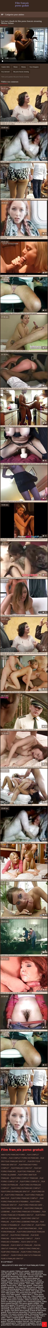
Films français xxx (20, 1316)
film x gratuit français (21, 1245)
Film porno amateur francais (18, 1321)
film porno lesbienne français (24, 1222)
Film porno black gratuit (20, 1310)
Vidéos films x (27, 1294)
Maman (16, 67)
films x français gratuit (12, 1259)
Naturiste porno (37, 1271)
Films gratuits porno (29, 1289)
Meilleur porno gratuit (33, 1318)
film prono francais (19, 1235)
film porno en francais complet (26, 1188)
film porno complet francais (24, 1178)
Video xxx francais (32, 1300)
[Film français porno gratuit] (44, 1324)
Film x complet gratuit (15, 1318)
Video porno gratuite (17, 1284)
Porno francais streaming (17, 1312)
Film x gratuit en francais (32, 1309)
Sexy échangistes (34, 67)
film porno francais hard (30, 1205)
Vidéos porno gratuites (26, 1323)
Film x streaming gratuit (32, 1302)
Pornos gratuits (7, 1319)
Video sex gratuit (7, 1271)
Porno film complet (30, 1298)
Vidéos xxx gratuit (22, 1271)
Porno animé (25, 1291)
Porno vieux (12, 1285)
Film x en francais (19, 1275)
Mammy (23, 67)
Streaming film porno (38, 1314)
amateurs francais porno (13, 1155)
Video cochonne (8, 1296)
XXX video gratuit (13, 1294)
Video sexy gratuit (25, 1285)
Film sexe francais (34, 1275)
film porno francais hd (11, 1208)
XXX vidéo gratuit (8, 1293)
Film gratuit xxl (21, 1305)
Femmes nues (6, 1316)
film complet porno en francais (24, 1158)
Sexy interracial (5, 72)
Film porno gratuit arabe (21, 1325)
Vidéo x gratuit (24, 1273)
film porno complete (30, 1181)
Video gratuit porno (8, 1323)
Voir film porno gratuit (9, 1273)
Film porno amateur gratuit (18, 1314)
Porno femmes (37, 1325)
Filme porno (38, 1294)
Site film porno (36, 1321)
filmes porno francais (29, 1248)
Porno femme (13, 1280)
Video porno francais (14, 1278)
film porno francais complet (24, 1198)
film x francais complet (22, 1238)
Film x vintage (33, 1316)
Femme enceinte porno (23, 1319)
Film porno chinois (26, 1276)
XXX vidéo (30, 1284)
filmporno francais (10, 1252)
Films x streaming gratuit (10, 1289)
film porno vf (28, 1225)
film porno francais (14, 1195)
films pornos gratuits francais (26, 1255)
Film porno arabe (12, 1291)
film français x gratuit (21, 1168)
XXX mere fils (20, 1287)
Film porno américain (35, 1287)
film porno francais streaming (21, 72)
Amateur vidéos (5, 67)
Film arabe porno (38, 1291)
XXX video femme (15, 1298)
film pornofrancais (28, 1228)
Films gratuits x (16, 1309)
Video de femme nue (28, 1280)
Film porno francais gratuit (26, 1293)
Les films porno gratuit (21, 1282)
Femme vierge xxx (22, 1296)
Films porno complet (15, 1300)
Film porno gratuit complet (29, 1303)
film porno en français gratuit (15, 1191)
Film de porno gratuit (18, 1307)
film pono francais (26, 1171)
